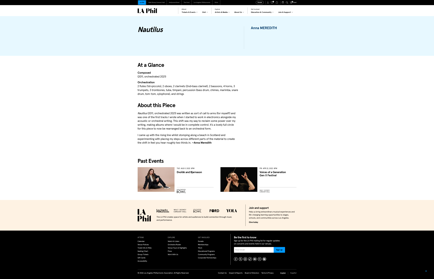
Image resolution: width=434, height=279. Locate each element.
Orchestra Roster (174, 245)
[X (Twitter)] (240, 259)
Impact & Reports (236, 273)
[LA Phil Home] (147, 10)
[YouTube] (255, 259)
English (283, 273)
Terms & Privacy (267, 273)
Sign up (279, 250)
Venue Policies (143, 245)
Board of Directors (252, 273)
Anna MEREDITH (264, 28)
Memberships (203, 245)
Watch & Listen (173, 241)
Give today (253, 222)
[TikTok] (250, 259)
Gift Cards (141, 258)
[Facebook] (236, 259)
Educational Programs (206, 251)
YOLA (216, 2)
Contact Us (222, 273)
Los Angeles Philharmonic (202, 2)
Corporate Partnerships (207, 258)
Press (170, 251)
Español (293, 273)
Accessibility (142, 261)
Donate (260, 2)
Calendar (141, 241)
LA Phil (142, 2)
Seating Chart (143, 251)
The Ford (186, 2)
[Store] (277, 2)
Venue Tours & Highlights (177, 248)
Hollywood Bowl (174, 2)
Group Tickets (143, 255)
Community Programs (206, 255)
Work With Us (173, 255)
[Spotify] (259, 259)
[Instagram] (245, 259)
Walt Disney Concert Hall (156, 2)
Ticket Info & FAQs (145, 248)
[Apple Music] (264, 259)
